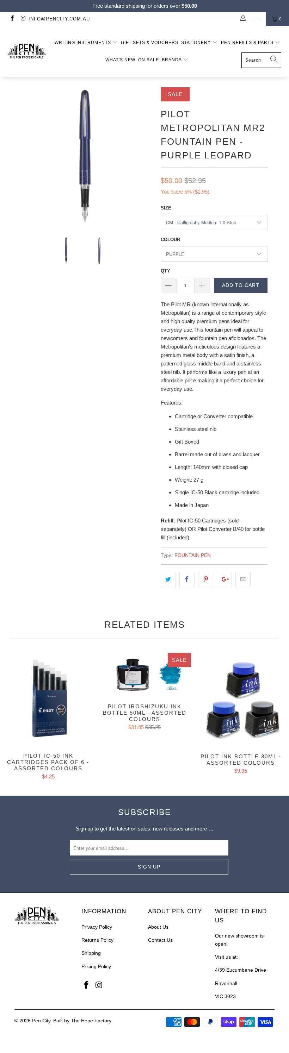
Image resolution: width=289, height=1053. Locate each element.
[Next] (146, 156)
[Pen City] (26, 51)
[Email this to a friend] (243, 579)
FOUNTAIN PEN (192, 555)
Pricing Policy (96, 966)
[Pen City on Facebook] (12, 19)
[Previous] (21, 156)
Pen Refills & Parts (248, 42)
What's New (120, 59)
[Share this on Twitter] (168, 579)
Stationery (196, 42)
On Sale (148, 59)
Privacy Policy (96, 927)
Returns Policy (97, 940)
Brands (172, 59)
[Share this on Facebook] (187, 579)
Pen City (41, 1020)
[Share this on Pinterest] (205, 579)
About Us (158, 927)
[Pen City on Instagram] (23, 19)
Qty (165, 271)
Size (166, 208)
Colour (170, 239)
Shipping (91, 953)
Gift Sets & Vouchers (149, 42)
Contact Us (160, 940)
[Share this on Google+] (224, 579)
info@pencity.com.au (59, 18)
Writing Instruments (83, 42)
